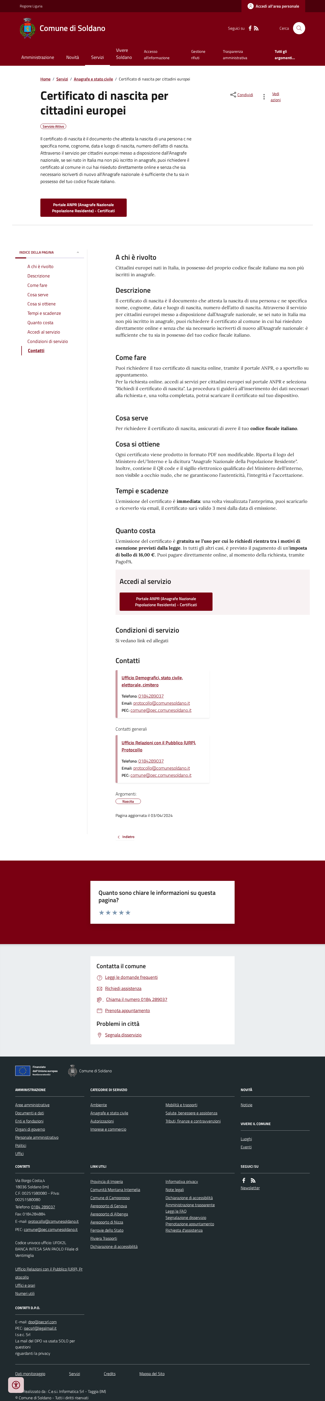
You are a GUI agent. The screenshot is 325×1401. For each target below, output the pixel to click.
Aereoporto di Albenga (109, 1214)
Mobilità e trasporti (181, 1105)
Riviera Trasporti (103, 1238)
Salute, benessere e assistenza (191, 1113)
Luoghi (246, 1139)
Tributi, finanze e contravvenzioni (193, 1121)
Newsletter (250, 1188)
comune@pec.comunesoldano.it (161, 710)
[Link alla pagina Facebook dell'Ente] (244, 1180)
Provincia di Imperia (106, 1181)
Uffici (19, 1153)
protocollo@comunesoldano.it (161, 703)
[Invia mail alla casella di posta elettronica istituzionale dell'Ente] (53, 1221)
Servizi (97, 57)
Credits (110, 1374)
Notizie (246, 1105)
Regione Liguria (31, 6)
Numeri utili (25, 1293)
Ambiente (98, 1105)
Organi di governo (30, 1129)
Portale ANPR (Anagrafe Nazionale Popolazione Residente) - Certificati (83, 208)
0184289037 (151, 696)
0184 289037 (43, 1207)
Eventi (246, 1147)
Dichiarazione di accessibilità (114, 1246)
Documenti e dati (29, 1113)
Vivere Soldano (124, 54)
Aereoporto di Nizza (106, 1222)
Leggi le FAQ (176, 1211)
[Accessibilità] (16, 1385)
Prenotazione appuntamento (190, 1224)
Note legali (175, 1189)
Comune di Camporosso (110, 1198)
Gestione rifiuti (198, 54)
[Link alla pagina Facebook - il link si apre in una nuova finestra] (250, 28)
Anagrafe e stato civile (93, 79)
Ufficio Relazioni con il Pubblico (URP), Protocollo (159, 746)
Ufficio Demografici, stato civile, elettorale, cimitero (152, 681)
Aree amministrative (32, 1105)
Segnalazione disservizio (186, 1217)
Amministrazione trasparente (190, 1205)
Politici (20, 1145)
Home (45, 79)
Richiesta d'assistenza (184, 1230)
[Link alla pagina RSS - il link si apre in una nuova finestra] (256, 28)
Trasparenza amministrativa (235, 54)
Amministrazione (37, 57)
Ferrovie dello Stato (106, 1230)
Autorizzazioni (102, 1121)
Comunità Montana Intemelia (115, 1189)
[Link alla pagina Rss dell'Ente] (253, 1180)
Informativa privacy (182, 1181)
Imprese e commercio (108, 1129)
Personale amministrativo (36, 1137)
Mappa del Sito (152, 1374)
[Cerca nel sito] (297, 28)
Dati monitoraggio (30, 1374)
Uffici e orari (25, 1285)
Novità (72, 57)
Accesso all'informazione (157, 54)
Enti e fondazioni (29, 1121)
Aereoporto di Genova (108, 1206)
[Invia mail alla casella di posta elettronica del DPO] (42, 1322)
